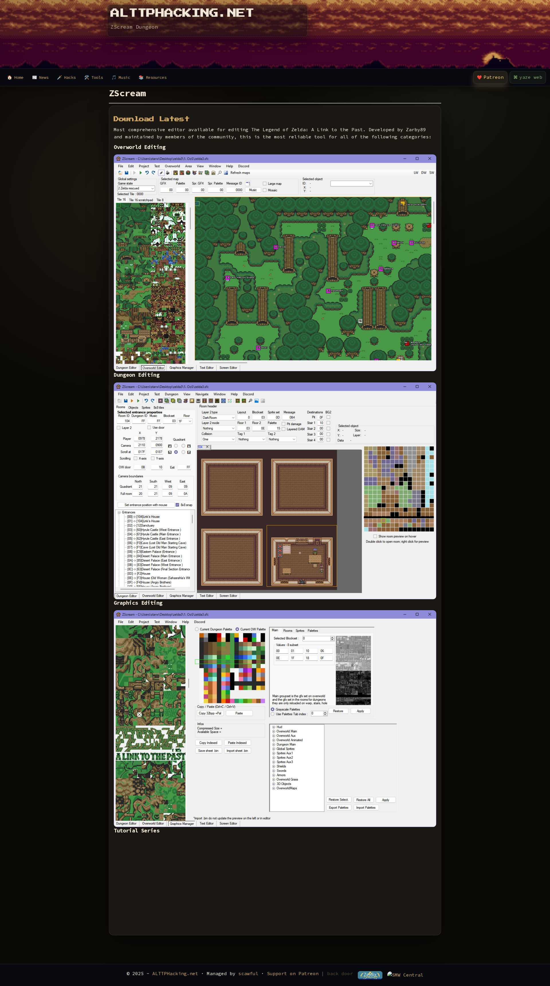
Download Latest (152, 119)
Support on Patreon (293, 973)
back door (340, 973)
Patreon (490, 77)
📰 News (40, 77)
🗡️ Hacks (66, 77)
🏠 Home (15, 77)
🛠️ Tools (93, 77)
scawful (248, 973)
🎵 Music (120, 77)
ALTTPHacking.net (175, 973)
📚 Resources (152, 77)
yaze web (527, 77)
